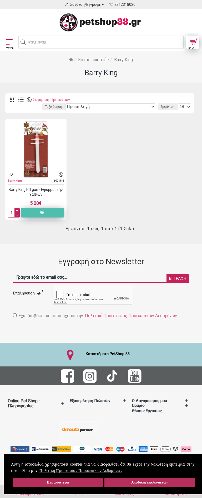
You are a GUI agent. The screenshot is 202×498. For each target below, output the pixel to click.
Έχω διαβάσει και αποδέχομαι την (97, 315)
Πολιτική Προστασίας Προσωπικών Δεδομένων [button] (80, 470)
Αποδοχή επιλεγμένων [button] (149, 482)
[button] (23, 42)
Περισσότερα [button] (58, 482)
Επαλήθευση (24, 293)
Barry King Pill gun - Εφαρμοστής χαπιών (36, 191)
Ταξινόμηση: (54, 107)
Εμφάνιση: (167, 107)
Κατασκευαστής (93, 59)
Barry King (15, 180)
